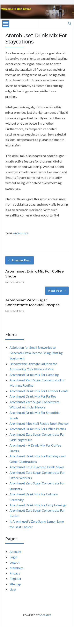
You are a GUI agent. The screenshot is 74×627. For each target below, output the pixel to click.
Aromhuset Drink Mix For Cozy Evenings (38, 505)
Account (15, 551)
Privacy (14, 573)
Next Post (55, 290)
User (12, 589)
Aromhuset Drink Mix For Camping (34, 375)
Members (16, 568)
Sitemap (15, 584)
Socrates (45, 615)
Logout (14, 562)
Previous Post (21, 260)
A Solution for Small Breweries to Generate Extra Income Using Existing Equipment (36, 352)
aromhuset (20, 233)
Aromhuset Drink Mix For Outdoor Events (38, 391)
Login (13, 557)
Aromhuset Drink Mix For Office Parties (37, 429)
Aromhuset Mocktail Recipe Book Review (38, 423)
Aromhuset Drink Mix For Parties (32, 396)
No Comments (14, 282)
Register (15, 578)
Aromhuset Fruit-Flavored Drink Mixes (36, 467)
